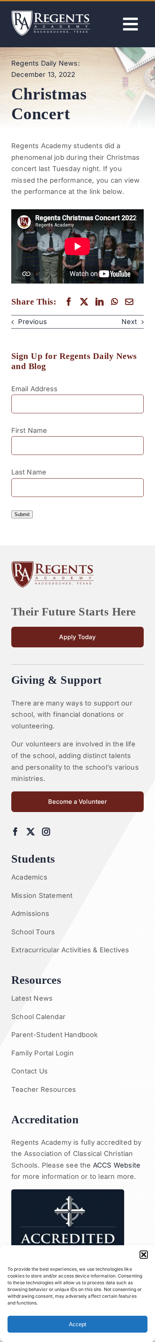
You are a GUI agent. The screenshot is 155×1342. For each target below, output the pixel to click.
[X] (84, 302)
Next (129, 322)
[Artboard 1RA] (50, 14)
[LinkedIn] (99, 302)
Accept (77, 1324)
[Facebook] (68, 302)
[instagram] (46, 832)
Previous (32, 322)
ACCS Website (116, 1165)
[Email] (129, 302)
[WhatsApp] (114, 302)
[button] (143, 1254)
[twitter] (31, 832)
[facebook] (15, 832)
